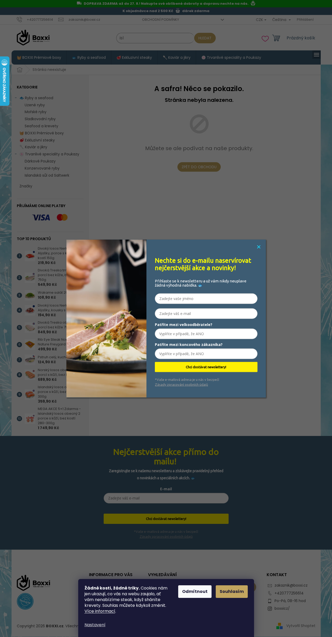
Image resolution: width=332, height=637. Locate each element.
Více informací (100, 611)
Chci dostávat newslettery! (206, 367)
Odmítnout (195, 591)
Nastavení (95, 625)
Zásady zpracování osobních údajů (181, 384)
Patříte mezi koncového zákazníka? (189, 344)
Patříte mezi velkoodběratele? (183, 324)
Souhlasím (232, 591)
